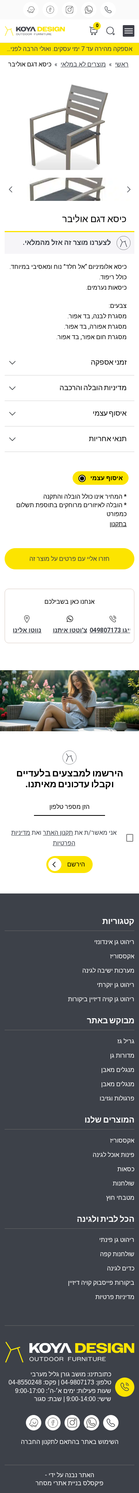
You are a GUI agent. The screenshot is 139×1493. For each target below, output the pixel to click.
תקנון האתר (58, 832)
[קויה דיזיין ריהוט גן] (69, 1351)
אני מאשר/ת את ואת (64, 838)
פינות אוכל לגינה (113, 1154)
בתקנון (118, 524)
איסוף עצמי (110, 413)
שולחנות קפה (117, 1254)
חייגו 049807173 (113, 630)
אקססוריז (122, 1140)
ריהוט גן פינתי (116, 1239)
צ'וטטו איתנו (70, 630)
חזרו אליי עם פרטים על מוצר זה (69, 558)
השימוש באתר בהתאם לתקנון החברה (70, 1441)
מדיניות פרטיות (114, 1297)
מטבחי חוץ (120, 1197)
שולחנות (123, 1183)
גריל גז (125, 1041)
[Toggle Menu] (131, 30)
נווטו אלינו (27, 630)
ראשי (122, 64)
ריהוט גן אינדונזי (114, 942)
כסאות (125, 1169)
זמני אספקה (109, 362)
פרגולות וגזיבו (117, 1098)
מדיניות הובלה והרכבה (93, 388)
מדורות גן (122, 1055)
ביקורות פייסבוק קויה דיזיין (101, 1282)
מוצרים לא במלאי (83, 64)
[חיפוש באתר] (110, 31)
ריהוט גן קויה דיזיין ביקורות (101, 999)
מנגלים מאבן (117, 1069)
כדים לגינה (120, 1268)
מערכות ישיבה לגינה (108, 970)
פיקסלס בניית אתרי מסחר (69, 1483)
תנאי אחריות (108, 439)
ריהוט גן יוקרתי (115, 985)
